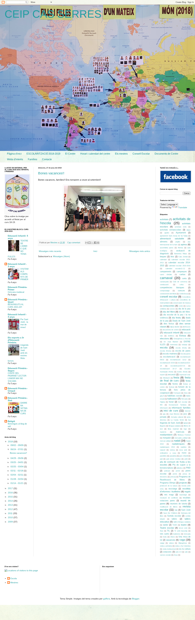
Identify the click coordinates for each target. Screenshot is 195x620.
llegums (163, 426)
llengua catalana (175, 426)
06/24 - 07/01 (17, 449)
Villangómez (182, 543)
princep (173, 477)
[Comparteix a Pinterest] (98, 242)
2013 (10, 505)
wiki (186, 552)
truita (165, 537)
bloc (172, 257)
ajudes (166, 233)
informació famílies (181, 407)
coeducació (164, 284)
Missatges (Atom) (61, 256)
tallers (174, 519)
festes (175, 384)
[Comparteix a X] (92, 242)
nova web (183, 450)
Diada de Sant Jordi (181, 321)
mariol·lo (163, 432)
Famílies (32, 159)
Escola (13, 578)
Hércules (184, 399)
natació (162, 450)
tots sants (164, 534)
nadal (177, 440)
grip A (162, 396)
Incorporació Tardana (177, 405)
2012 (10, 509)
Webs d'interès (15, 159)
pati (161, 459)
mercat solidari (165, 441)
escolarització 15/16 (167, 363)
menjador (167, 438)
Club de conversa (180, 282)
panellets (163, 456)
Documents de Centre (166, 153)
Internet (187, 411)
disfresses (186, 327)
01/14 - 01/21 (17, 483)
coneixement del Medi (168, 294)
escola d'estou (165, 351)
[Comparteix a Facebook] (95, 242)
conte (181, 306)
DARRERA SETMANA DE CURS (23, 408)
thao (161, 531)
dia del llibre (169, 311)
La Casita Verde (177, 420)
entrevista (173, 345)
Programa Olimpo (168, 483)
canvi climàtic (166, 274)
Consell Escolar (141, 153)
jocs (185, 414)
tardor (165, 525)
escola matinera (170, 354)
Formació (177, 393)
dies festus (169, 324)
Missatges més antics (139, 251)
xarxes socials (165, 555)
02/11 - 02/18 (17, 470)
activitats (164, 219)
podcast (167, 471)
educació (186, 329)
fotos (186, 393)
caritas (182, 274)
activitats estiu (181, 227)
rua (176, 510)
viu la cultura (184, 549)
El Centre (70, 153)
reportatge (183, 495)
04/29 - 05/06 (17, 458)
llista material (173, 429)
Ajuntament (181, 233)
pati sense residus (173, 459)
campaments (165, 272)
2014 (10, 501)
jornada (163, 417)
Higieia (162, 402)
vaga (182, 539)
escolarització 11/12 (178, 360)
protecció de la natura (168, 486)
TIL (168, 531)
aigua (188, 230)
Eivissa (182, 335)
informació (164, 408)
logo (185, 429)
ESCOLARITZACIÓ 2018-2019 (43, 153)
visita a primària (166, 546)
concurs (181, 291)
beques (163, 257)
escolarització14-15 (177, 366)
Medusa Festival (184, 435)
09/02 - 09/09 (17, 445)
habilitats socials (174, 396)
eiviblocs (171, 336)
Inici (95, 251)
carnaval (166, 278)
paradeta (173, 456)
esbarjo (184, 345)
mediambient (166, 434)
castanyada (164, 282)
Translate (182, 207)
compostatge (165, 291)
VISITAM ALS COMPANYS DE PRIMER (24, 274)
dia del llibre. (184, 312)
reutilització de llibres (168, 507)
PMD (188, 468)
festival (171, 387)
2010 (10, 517)
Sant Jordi (185, 510)
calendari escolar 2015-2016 (180, 266)
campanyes (182, 272)
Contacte (47, 159)
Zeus (176, 555)
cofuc (182, 284)
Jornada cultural (177, 417)
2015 (10, 496)
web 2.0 (178, 552)
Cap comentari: (74, 243)
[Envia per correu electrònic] (86, 242)
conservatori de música (181, 303)
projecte (183, 482)
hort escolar (182, 402)
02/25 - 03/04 (17, 466)
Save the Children (170, 513)
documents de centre (171, 330)
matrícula (180, 432)
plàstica (180, 468)
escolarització (169, 357)
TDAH (174, 525)
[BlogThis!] (89, 242)
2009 (10, 521)
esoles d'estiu (182, 372)
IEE (161, 405)
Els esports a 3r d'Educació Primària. (16, 340)
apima (184, 244)
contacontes (168, 306)
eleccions (164, 338)
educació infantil (171, 332)
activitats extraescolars (170, 230)
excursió (172, 375)
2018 (10, 441)
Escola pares (185, 354)
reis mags (169, 495)
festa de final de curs (175, 379)
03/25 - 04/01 (17, 462)
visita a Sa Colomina (182, 546)
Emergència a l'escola (182, 339)
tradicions (176, 534)
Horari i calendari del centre (95, 153)
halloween (172, 398)
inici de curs (171, 410)
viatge (162, 543)
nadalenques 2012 (167, 447)
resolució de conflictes (169, 498)
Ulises (172, 537)
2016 (10, 492)
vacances (170, 540)
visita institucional (169, 549)
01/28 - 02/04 (17, 479)
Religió (11, 421)
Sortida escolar (174, 516)
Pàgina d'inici (14, 153)
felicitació (166, 378)
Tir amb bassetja (180, 531)
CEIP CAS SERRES (53, 14)
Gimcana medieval (16, 292)
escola (163, 347)
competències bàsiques (172, 288)
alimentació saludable (172, 238)
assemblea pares (166, 248)
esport (162, 375)
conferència (183, 294)
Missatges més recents (50, 251)
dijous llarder (174, 327)
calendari (163, 259)
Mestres (14, 582)
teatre (184, 525)
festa (176, 377)
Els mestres (121, 153)
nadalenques (178, 444)
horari (171, 402)
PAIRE (184, 453)
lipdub (186, 423)
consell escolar (168, 296)
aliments (163, 242)
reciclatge (172, 489)
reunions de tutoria (178, 504)
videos (171, 543)
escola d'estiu (181, 348)
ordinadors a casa (168, 453)
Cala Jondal (182, 257)
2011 (10, 513)
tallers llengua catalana (182, 522)
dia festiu (176, 317)
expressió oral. (184, 375)
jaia (164, 414)
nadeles (183, 447)
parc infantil (183, 456)
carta (184, 278)
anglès (177, 242)
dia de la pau (184, 309)
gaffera (106, 598)
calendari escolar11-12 (175, 268)
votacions (167, 552)
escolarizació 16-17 (168, 369)
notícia (172, 450)
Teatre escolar (167, 528)
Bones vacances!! (51, 173)
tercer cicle (183, 528)
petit (186, 459)
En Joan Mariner (171, 342)
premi (178, 471)
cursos (172, 309)
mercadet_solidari (181, 438)
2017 (10, 488)
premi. (175, 474)
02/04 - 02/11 (17, 475)
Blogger (135, 598)
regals (187, 491)
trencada (187, 534)
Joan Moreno (174, 414)
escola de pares (182, 351)
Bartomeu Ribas (180, 254)
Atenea (180, 248)
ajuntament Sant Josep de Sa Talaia (174, 236)
